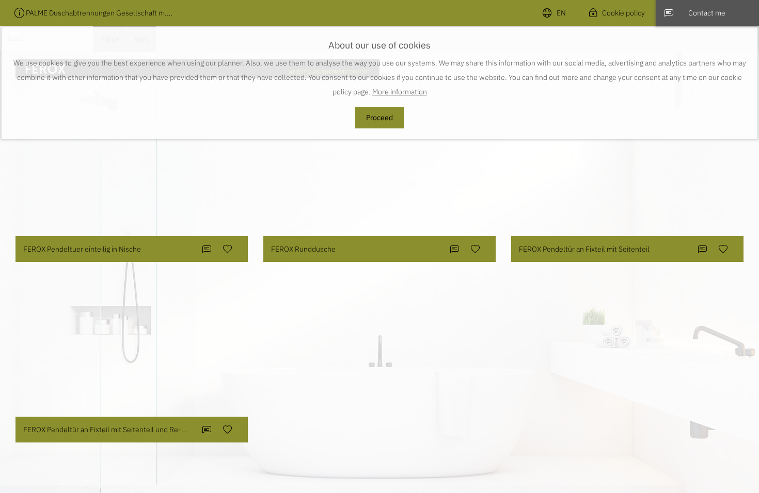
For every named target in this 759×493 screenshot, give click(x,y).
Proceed (379, 117)
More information (399, 91)
